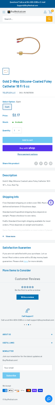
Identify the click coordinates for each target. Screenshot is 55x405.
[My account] (45, 12)
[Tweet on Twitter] (46, 163)
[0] (50, 11)
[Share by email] (50, 163)
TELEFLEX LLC (9, 92)
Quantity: (7, 130)
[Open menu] (4, 12)
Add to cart (27, 140)
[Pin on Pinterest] (41, 163)
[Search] (49, 19)
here (26, 261)
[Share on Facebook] (36, 163)
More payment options (28, 154)
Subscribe (11, 375)
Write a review (27, 297)
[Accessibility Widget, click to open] (51, 202)
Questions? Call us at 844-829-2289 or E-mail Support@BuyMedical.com (27, 4)
